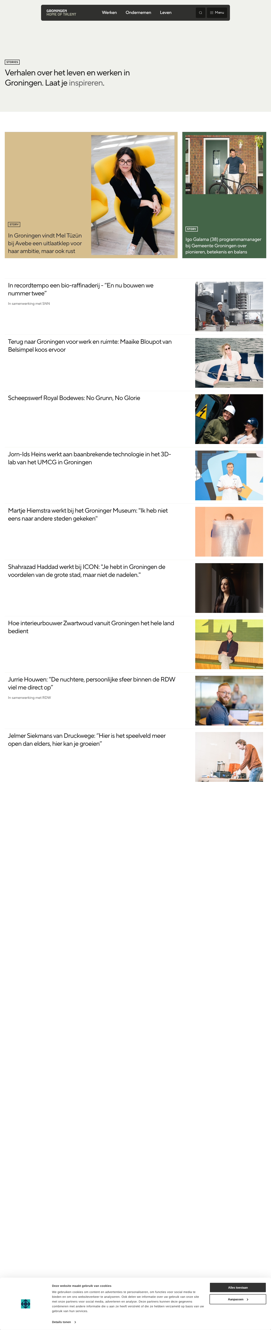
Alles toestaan (238, 1287)
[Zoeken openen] (200, 13)
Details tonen (61, 1322)
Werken (109, 13)
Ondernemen (138, 13)
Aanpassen (235, 1299)
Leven (165, 13)
